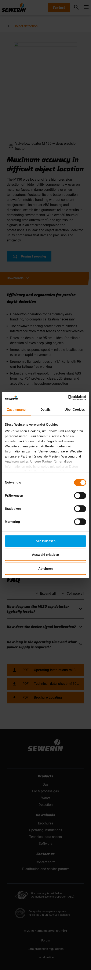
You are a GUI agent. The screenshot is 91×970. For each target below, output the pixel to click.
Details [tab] (45, 409)
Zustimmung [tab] (16, 409)
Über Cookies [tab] (75, 409)
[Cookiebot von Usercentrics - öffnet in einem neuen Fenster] (67, 398)
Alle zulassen (45, 541)
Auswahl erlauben (45, 554)
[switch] (80, 495)
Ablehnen (45, 568)
